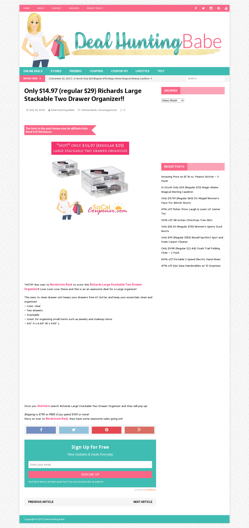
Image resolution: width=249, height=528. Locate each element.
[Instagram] (211, 8)
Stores (56, 71)
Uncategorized (107, 110)
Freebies (75, 71)
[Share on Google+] (139, 430)
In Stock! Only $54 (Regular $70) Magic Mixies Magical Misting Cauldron (189, 189)
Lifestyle (142, 71)
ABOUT (40, 8)
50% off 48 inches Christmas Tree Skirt (186, 220)
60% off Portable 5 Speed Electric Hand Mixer (191, 259)
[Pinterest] (218, 8)
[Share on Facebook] (41, 430)
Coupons (96, 71)
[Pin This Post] (106, 430)
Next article (142, 502)
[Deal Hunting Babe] (124, 39)
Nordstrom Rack (61, 284)
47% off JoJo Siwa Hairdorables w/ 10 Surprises (191, 266)
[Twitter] (203, 8)
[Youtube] (226, 8)
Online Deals (33, 71)
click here (43, 406)
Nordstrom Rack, (57, 419)
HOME (26, 8)
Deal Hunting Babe (62, 110)
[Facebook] (195, 8)
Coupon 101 (119, 71)
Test (161, 71)
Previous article (40, 502)
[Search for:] (205, 78)
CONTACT (56, 8)
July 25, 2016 (37, 110)
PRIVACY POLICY (95, 8)
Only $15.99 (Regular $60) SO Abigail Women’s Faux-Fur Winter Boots (190, 200)
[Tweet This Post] (74, 430)
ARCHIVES (74, 8)
